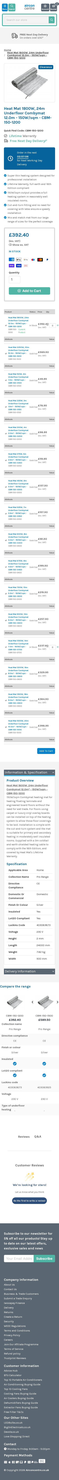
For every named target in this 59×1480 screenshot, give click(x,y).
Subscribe (44, 1259)
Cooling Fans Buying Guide (20, 1393)
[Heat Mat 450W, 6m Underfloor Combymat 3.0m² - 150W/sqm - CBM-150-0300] (6, 487)
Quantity (14, 272)
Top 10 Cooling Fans (16, 1389)
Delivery (8, 1307)
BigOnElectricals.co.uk (17, 1427)
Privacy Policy (12, 1335)
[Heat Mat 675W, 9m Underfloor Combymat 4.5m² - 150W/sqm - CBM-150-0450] (6, 567)
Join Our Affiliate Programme (21, 1344)
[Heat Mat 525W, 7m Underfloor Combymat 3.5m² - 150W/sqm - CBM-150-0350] (6, 514)
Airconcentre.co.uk (37, 1470)
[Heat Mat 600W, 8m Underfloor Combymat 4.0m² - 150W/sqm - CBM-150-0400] (6, 540)
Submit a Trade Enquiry (18, 1298)
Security (9, 1321)
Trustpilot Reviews (15, 1358)
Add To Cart (46, 750)
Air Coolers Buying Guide (19, 1398)
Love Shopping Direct (17, 1436)
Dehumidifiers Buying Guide (21, 1402)
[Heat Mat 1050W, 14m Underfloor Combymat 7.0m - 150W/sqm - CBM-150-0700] (6, 647)
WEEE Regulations (15, 1326)
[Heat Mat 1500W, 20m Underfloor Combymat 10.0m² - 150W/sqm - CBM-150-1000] (6, 727)
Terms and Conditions (17, 1330)
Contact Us (10, 1289)
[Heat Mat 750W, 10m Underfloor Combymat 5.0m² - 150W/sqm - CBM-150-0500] (6, 594)
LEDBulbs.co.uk (13, 1422)
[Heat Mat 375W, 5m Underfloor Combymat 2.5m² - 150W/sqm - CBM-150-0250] (6, 460)
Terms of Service (13, 1349)
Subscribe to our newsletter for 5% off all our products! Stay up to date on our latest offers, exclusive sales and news (28, 1241)
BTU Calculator (12, 1375)
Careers (8, 1339)
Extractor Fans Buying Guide (21, 1407)
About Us (9, 1284)
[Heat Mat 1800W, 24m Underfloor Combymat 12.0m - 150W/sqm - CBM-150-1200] (6, 325)
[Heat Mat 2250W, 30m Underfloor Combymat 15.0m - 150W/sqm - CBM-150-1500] (6, 353)
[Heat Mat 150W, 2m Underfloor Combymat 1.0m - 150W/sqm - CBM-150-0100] (6, 380)
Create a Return (13, 1316)
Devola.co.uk (11, 1431)
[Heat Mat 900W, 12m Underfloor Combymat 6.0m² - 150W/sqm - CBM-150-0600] (6, 620)
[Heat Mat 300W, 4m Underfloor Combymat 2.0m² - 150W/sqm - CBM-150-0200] (6, 434)
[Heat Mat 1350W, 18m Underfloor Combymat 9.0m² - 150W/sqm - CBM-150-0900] (6, 700)
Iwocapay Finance (14, 1303)
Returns (8, 1312)
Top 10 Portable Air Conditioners (23, 1379)
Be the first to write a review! (29, 1200)
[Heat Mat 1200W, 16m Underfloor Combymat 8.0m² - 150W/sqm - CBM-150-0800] (6, 674)
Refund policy (12, 1353)
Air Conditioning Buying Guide (22, 1384)
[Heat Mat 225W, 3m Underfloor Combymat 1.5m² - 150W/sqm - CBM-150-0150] (6, 407)
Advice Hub (11, 1370)
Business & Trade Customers (21, 1293)
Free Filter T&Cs (13, 1412)
